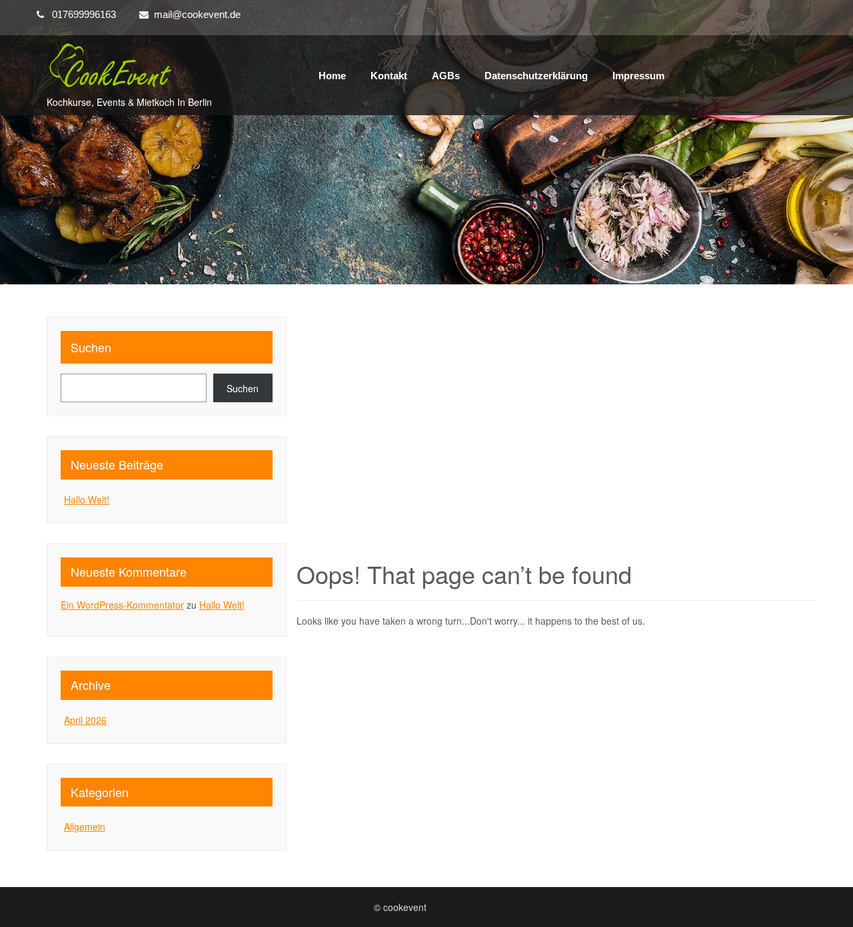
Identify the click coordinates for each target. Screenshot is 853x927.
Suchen (91, 347)
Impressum (638, 75)
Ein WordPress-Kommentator (122, 604)
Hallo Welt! (86, 499)
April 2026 (85, 720)
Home (332, 75)
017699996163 (84, 14)
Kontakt (389, 75)
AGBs (446, 75)
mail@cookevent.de (197, 14)
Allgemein (84, 826)
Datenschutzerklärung (536, 75)
